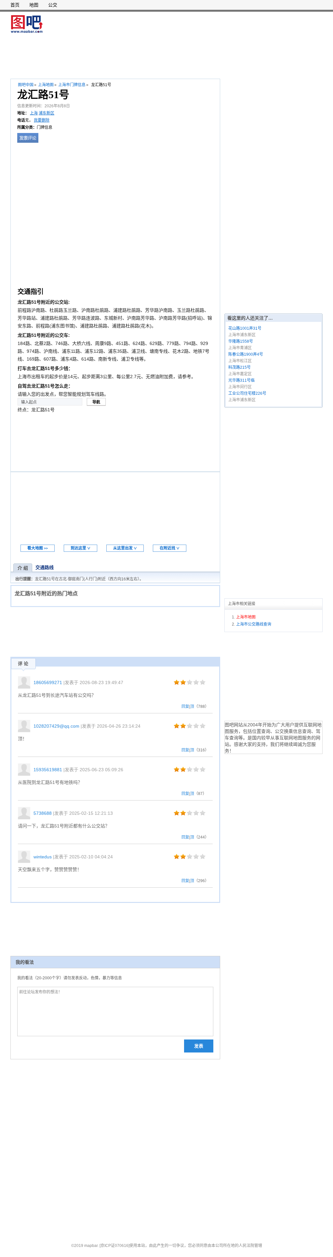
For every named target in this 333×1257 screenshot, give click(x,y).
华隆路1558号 (240, 341)
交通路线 (44, 567)
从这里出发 (125, 548)
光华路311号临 (241, 380)
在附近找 (170, 548)
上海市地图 (246, 617)
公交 (52, 4)
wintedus (42, 856)
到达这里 (80, 548)
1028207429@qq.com (56, 726)
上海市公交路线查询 (253, 624)
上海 (34, 113)
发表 (198, 1046)
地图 (33, 4)
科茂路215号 (239, 367)
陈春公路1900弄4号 (245, 354)
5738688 (42, 813)
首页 (15, 4)
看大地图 (37, 548)
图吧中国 (25, 85)
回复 (185, 706)
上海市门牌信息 (72, 85)
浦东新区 (46, 113)
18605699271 (47, 682)
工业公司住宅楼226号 (247, 393)
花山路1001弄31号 (244, 328)
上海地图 (46, 85)
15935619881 (47, 769)
